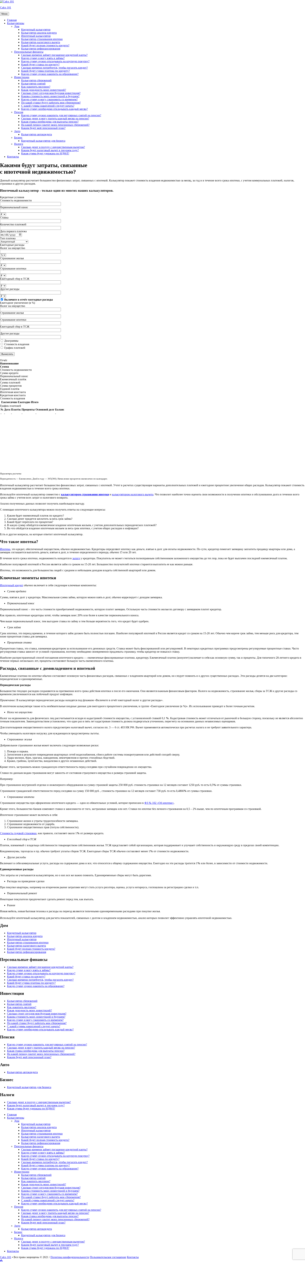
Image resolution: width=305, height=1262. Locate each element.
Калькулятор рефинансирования (40, 48)
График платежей (14, 347)
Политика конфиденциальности (69, 1257)
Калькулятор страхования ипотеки (42, 39)
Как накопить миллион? (35, 86)
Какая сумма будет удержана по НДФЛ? (45, 153)
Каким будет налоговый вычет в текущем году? (50, 150)
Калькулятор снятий (33, 83)
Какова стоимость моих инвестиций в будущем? (50, 96)
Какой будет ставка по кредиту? (40, 64)
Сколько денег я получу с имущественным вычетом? (53, 147)
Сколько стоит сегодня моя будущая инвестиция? (50, 93)
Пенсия (18, 112)
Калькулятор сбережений (36, 80)
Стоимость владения (16, 344)
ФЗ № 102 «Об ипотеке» (159, 802)
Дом (16, 26)
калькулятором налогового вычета (132, 494)
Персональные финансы (28, 51)
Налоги (18, 143)
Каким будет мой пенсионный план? (43, 128)
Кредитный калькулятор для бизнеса (43, 140)
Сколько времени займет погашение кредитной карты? (54, 54)
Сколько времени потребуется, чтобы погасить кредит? (54, 67)
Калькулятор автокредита (36, 134)
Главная (12, 20)
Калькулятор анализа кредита (39, 32)
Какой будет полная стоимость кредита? (45, 45)
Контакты (13, 156)
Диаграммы (11, 340)
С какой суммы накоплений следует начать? (47, 105)
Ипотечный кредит (11, 585)
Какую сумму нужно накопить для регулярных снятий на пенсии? (61, 115)
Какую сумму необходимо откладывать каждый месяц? (54, 108)
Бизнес (18, 137)
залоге (76, 558)
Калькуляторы (15, 23)
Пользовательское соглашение (108, 1257)
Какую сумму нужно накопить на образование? (50, 74)
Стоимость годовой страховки (18, 833)
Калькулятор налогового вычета (40, 42)
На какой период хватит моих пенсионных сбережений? (55, 124)
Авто (17, 131)
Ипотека (5, 549)
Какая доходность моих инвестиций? (43, 89)
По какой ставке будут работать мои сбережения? (51, 102)
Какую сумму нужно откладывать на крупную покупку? (55, 61)
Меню (4, 14)
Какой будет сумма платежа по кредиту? (45, 70)
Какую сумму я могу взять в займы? (43, 58)
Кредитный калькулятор (35, 29)
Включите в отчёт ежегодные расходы (28, 299)
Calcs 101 (5, 7)
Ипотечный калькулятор (36, 35)
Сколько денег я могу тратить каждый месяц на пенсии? (55, 118)
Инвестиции (21, 77)
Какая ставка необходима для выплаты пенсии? (50, 121)
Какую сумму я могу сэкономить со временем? (49, 99)
